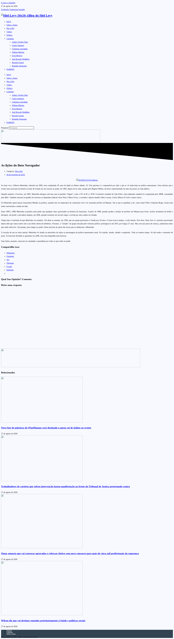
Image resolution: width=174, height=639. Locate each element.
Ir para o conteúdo (8, 3)
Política (9, 35)
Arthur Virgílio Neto (20, 42)
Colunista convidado (20, 49)
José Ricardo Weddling (20, 59)
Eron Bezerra (17, 56)
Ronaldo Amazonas (19, 66)
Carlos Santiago (18, 45)
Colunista (10, 39)
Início (9, 22)
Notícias (9, 631)
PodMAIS (10, 69)
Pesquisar (4, 128)
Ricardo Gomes (18, 63)
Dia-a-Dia (10, 28)
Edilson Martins (18, 52)
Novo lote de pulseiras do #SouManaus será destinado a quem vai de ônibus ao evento (46, 427)
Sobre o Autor (12, 25)
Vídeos (9, 32)
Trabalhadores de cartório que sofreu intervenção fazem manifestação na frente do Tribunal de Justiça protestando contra (65, 486)
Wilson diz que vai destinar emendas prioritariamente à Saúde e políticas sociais (43, 620)
